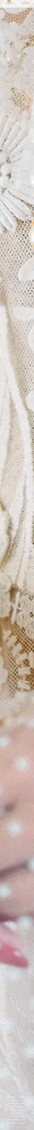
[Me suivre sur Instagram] (25, 3)
